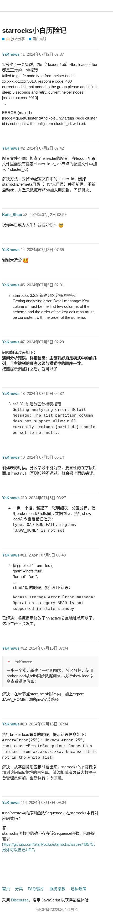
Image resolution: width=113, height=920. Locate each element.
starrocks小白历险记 (34, 31)
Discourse (20, 900)
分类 (19, 889)
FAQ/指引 (36, 889)
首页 (6, 889)
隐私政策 (78, 889)
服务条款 (57, 889)
